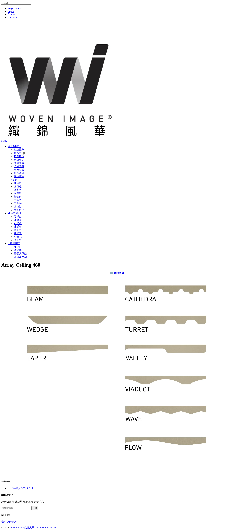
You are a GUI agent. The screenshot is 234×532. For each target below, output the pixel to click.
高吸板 (18, 240)
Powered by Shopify (46, 527)
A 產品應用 (14, 243)
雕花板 (18, 189)
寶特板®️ (19, 153)
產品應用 (19, 250)
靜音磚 (18, 196)
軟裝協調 (19, 156)
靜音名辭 (19, 169)
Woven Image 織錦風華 (22, 527)
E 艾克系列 (14, 179)
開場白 (18, 183)
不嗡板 (18, 223)
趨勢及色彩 (20, 256)
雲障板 (18, 200)
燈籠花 (18, 236)
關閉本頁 (119, 273)
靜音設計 (19, 173)
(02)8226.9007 (15, 8)
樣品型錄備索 (9, 521)
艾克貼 (18, 206)
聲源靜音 (19, 163)
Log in (11, 11)
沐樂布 (18, 220)
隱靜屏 (18, 203)
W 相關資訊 (14, 146)
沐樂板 (18, 226)
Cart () (11, 14)
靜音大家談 (20, 253)
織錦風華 (19, 149)
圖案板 (18, 193)
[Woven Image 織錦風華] (58, 138)
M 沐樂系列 (14, 213)
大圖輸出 (19, 210)
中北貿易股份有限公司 (20, 488)
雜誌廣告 (19, 176)
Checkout (12, 17)
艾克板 (18, 186)
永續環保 (19, 159)
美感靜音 (19, 166)
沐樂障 (18, 233)
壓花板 (18, 230)
